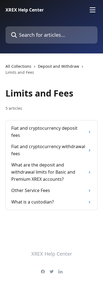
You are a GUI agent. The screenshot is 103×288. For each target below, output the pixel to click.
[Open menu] (93, 10)
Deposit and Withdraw (58, 66)
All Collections (18, 66)
